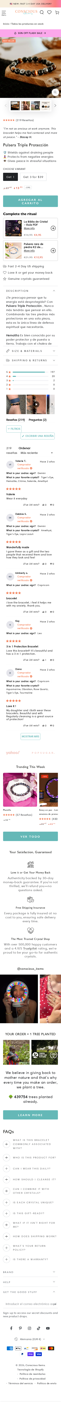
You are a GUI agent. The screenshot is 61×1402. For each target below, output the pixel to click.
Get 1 (10, 177)
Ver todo (30, 836)
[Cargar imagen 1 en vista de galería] (15, 105)
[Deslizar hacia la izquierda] (5, 105)
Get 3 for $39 (33, 177)
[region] (30, 404)
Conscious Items (35, 1365)
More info (29, 228)
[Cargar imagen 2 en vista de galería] (25, 105)
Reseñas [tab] (15, 420)
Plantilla (7, 809)
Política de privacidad (33, 1378)
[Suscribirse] (55, 1304)
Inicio (6, 23)
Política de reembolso (33, 1374)
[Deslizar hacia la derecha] (55, 105)
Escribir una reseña (40, 436)
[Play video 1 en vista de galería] (35, 105)
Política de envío (47, 1383)
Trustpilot (30, 948)
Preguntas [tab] (38, 420)
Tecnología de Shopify (30, 1369)
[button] (42, 12)
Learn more (30, 1115)
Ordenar (25, 448)
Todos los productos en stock (27, 23)
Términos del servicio (20, 1383)
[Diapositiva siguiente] (52, 404)
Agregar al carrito (30, 201)
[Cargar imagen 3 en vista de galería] (45, 105)
